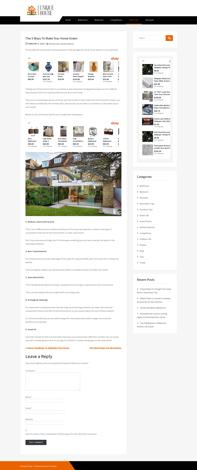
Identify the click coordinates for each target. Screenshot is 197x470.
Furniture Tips (146, 209)
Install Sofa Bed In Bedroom (153, 307)
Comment (30, 370)
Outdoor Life (145, 239)
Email (28, 408)
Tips (142, 256)
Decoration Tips (147, 203)
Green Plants (67, 43)
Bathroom (83, 20)
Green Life (133, 20)
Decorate (149, 20)
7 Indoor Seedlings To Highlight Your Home (47, 348)
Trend (142, 262)
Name (28, 397)
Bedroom (99, 20)
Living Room (116, 20)
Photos (143, 245)
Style (142, 250)
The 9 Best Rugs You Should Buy (105, 348)
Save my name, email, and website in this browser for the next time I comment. (61, 434)
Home (68, 20)
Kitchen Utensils (147, 227)
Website (29, 419)
